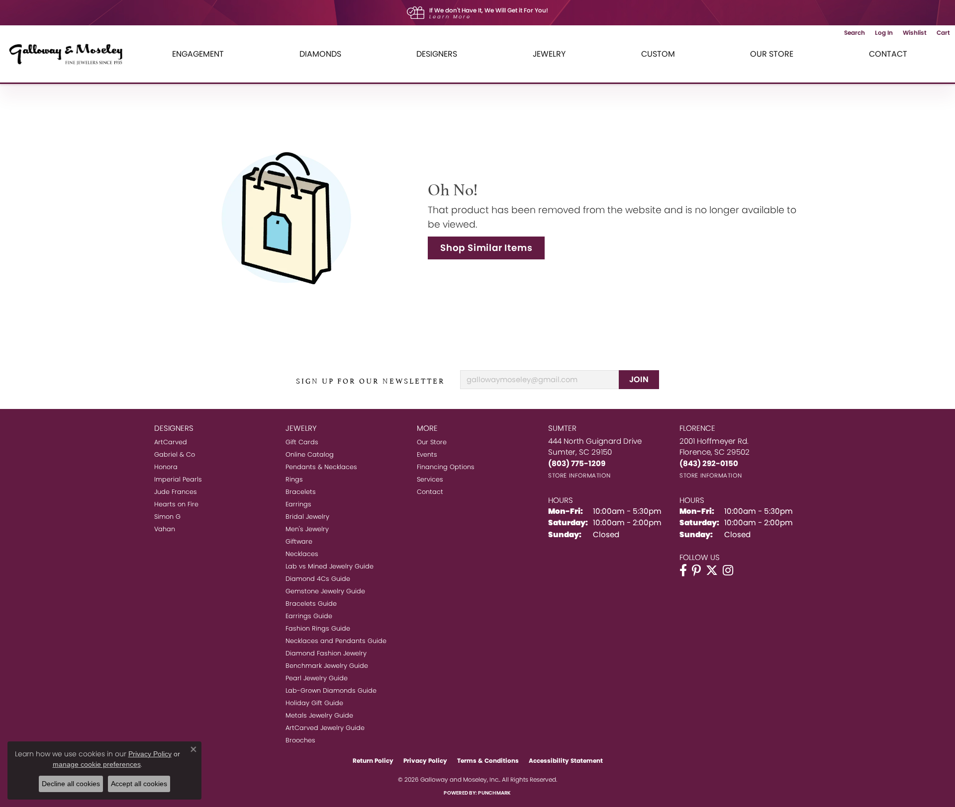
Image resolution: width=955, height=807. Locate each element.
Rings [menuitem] (294, 479)
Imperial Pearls (178, 479)
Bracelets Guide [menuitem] (311, 603)
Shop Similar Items (486, 248)
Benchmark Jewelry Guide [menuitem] (327, 665)
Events (427, 454)
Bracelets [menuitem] (301, 491)
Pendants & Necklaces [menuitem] (321, 467)
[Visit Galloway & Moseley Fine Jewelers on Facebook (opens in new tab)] (683, 570)
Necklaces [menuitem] (302, 554)
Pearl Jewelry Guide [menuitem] (317, 678)
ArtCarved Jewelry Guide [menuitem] (325, 728)
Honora (166, 467)
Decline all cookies (71, 784)
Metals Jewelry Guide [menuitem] (319, 715)
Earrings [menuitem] (298, 504)
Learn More (450, 16)
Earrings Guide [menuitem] (309, 616)
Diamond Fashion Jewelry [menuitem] (326, 653)
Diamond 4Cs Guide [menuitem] (318, 578)
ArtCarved (170, 442)
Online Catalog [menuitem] (310, 454)
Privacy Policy (425, 760)
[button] (854, 32)
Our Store (771, 54)
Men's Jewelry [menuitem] (307, 529)
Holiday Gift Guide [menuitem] (314, 703)
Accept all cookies (139, 784)
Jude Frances (175, 491)
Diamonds (320, 54)
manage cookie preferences (97, 764)
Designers (436, 54)
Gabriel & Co (174, 454)
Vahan (164, 529)
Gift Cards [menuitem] (302, 442)
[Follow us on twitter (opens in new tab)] (712, 570)
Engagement (198, 54)
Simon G (167, 516)
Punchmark (494, 793)
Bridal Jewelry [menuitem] (307, 516)
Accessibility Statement (566, 760)
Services (430, 479)
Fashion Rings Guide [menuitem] (318, 628)
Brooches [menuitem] (300, 740)
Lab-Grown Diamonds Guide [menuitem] (331, 690)
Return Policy (373, 760)
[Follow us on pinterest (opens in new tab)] (696, 570)
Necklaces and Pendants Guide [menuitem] (336, 641)
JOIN (639, 379)
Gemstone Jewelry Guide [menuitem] (325, 591)
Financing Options (446, 467)
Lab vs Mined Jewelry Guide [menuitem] (330, 566)
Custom (658, 54)
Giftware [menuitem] (299, 541)
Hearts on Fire (176, 504)
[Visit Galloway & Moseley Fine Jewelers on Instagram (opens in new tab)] (728, 570)
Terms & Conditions (488, 760)
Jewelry (549, 54)
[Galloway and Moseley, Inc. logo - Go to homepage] (69, 54)
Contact (888, 54)
